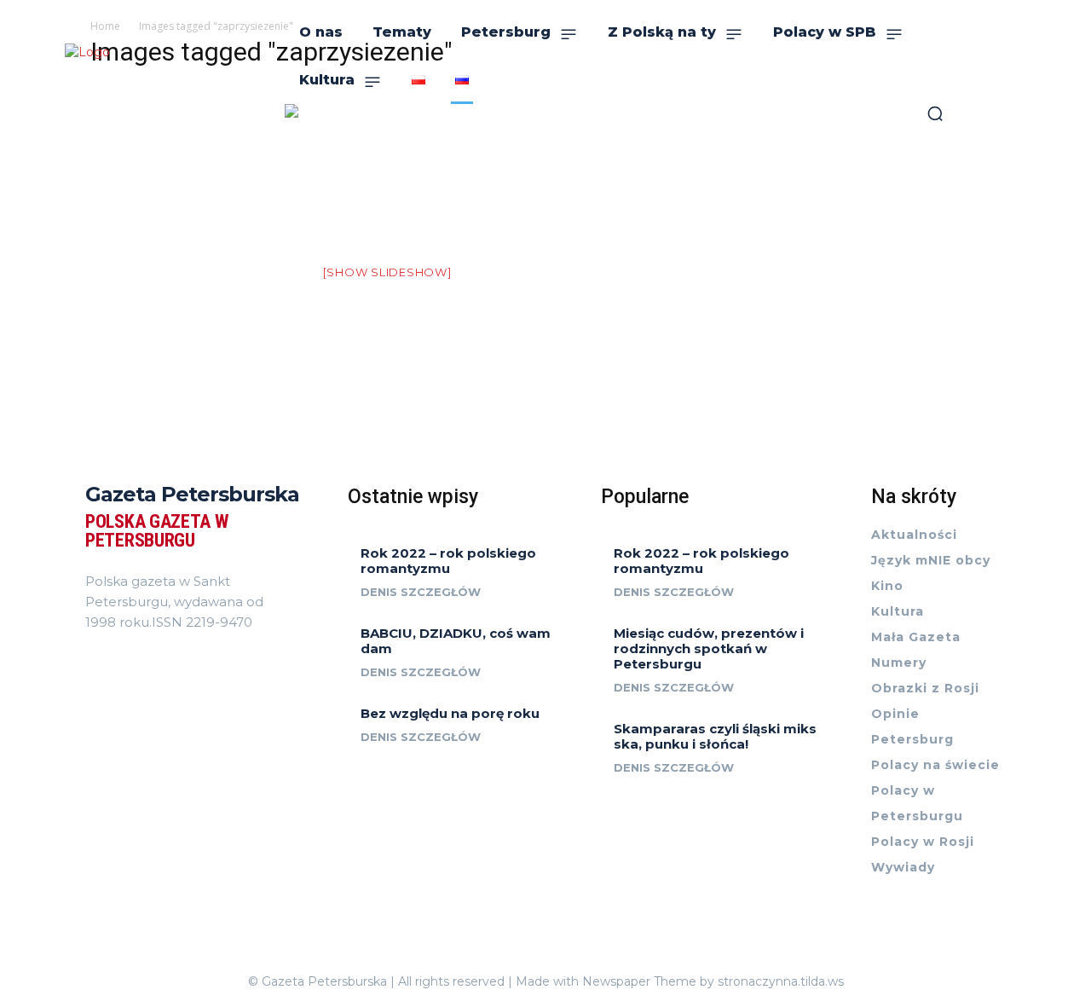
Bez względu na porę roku (450, 713)
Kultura (897, 611)
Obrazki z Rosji (925, 688)
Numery (898, 662)
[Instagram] (99, 659)
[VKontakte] (108, 659)
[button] (935, 113)
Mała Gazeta (916, 637)
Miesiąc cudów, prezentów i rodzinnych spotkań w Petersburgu (709, 648)
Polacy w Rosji (922, 841)
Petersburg (912, 739)
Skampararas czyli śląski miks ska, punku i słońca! (715, 736)
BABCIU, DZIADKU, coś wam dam (456, 641)
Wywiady (903, 867)
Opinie (895, 713)
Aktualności (914, 534)
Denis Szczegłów (421, 592)
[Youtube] (118, 659)
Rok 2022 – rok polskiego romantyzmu (448, 560)
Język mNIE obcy (930, 560)
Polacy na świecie (935, 765)
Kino (887, 585)
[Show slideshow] (387, 272)
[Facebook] (90, 659)
